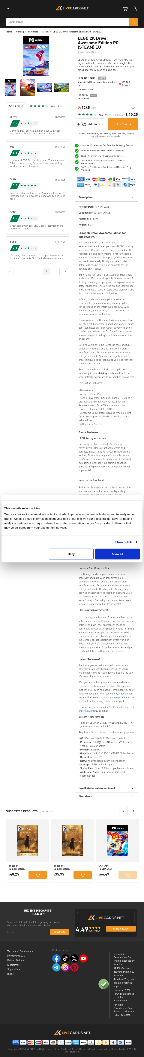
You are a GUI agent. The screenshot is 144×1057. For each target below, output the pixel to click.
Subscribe (59, 932)
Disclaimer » (14, 965)
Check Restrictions (85, 89)
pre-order (119, 665)
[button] (123, 811)
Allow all (117, 553)
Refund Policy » (15, 960)
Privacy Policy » (16, 956)
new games (118, 697)
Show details (123, 542)
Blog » (10, 974)
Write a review (120, 929)
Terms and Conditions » (20, 951)
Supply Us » (13, 969)
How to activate (84, 99)
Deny (71, 553)
